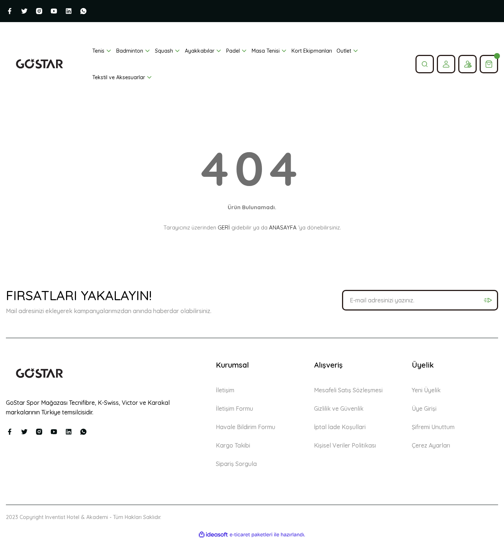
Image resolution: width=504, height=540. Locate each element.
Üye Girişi (424, 408)
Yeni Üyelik (426, 390)
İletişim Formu (234, 408)
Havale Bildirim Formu (245, 427)
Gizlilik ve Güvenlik (338, 408)
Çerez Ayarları (431, 445)
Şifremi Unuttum (433, 427)
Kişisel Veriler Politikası (345, 445)
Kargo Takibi (233, 445)
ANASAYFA (283, 227)
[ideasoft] (213, 534)
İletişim (225, 390)
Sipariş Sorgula (236, 463)
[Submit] (487, 300)
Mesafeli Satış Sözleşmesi (348, 390)
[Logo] (39, 64)
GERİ (224, 227)
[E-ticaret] (251, 535)
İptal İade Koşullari (340, 427)
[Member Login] (446, 64)
